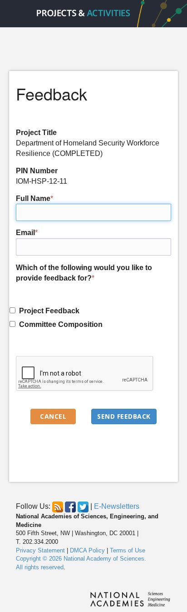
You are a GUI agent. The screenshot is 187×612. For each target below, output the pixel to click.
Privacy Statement (40, 550)
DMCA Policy (87, 550)
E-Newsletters (116, 507)
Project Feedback (47, 311)
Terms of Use (127, 550)
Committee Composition (59, 324)
